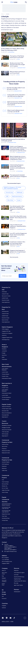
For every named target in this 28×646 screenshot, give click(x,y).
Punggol (3, 353)
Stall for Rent (4, 446)
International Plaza (5, 518)
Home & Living (9, 192)
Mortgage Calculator (6, 427)
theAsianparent (17, 591)
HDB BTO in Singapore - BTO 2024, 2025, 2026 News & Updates (12, 188)
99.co (19, 59)
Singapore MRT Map (6, 331)
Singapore (4, 605)
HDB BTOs (4, 335)
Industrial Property (5, 462)
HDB (7, 196)
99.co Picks (10, 200)
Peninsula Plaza (5, 483)
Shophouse (4, 448)
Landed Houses (5, 298)
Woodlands (4, 348)
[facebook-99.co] (3, 618)
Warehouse (4, 468)
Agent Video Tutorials (18, 585)
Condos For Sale (5, 293)
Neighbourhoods (17, 578)
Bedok (3, 357)
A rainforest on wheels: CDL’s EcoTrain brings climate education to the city (17, 243)
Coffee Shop (4, 470)
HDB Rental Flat (5, 311)
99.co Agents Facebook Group (10, 551)
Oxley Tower (4, 516)
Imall (3, 479)
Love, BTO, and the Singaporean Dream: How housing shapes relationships (18, 235)
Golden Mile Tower (5, 490)
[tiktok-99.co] (14, 618)
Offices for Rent (5, 444)
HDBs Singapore (5, 329)
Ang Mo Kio (4, 355)
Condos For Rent (5, 313)
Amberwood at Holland (6, 378)
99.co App (16, 583)
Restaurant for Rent (6, 452)
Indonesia (4, 607)
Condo (19, 200)
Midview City (4, 486)
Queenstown (4, 359)
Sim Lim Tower (5, 488)
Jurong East (4, 351)
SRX (3, 596)
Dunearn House (5, 376)
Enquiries (6, 544)
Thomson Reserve (5, 374)
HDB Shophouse (5, 464)
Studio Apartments (6, 302)
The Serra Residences (6, 397)
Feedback (4, 578)
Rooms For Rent (5, 319)
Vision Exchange (5, 481)
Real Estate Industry (17, 196)
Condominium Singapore (7, 333)
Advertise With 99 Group (19, 576)
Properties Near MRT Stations (20, 581)
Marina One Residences (7, 412)
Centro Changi (5, 492)
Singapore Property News (7, 337)
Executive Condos (5, 300)
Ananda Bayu (11, 52)
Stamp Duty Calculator (6, 429)
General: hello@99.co (8, 545)
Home (2, 14)
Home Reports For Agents (19, 572)
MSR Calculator (5, 433)
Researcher (16, 570)
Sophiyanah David (21, 67)
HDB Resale (19, 192)
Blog (3, 576)
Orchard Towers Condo (6, 408)
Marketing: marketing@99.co (10, 547)
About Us (4, 570)
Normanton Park (5, 410)
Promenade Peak (5, 415)
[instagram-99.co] (6, 618)
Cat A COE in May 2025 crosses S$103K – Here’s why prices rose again (18, 218)
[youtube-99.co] (10, 618)
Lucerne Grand (5, 372)
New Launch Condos (6, 295)
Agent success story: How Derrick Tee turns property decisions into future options (16, 103)
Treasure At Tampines (6, 406)
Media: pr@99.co (7, 548)
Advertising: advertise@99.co (10, 549)
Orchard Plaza (5, 520)
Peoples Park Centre (6, 514)
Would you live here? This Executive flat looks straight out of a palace (17, 64)
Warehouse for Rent (6, 450)
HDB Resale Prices (5, 339)
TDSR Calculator (5, 431)
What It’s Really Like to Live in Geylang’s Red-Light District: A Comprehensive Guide (18, 158)
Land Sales (16, 574)
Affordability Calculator (6, 425)
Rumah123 (4, 598)
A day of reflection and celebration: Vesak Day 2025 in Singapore (18, 226)
